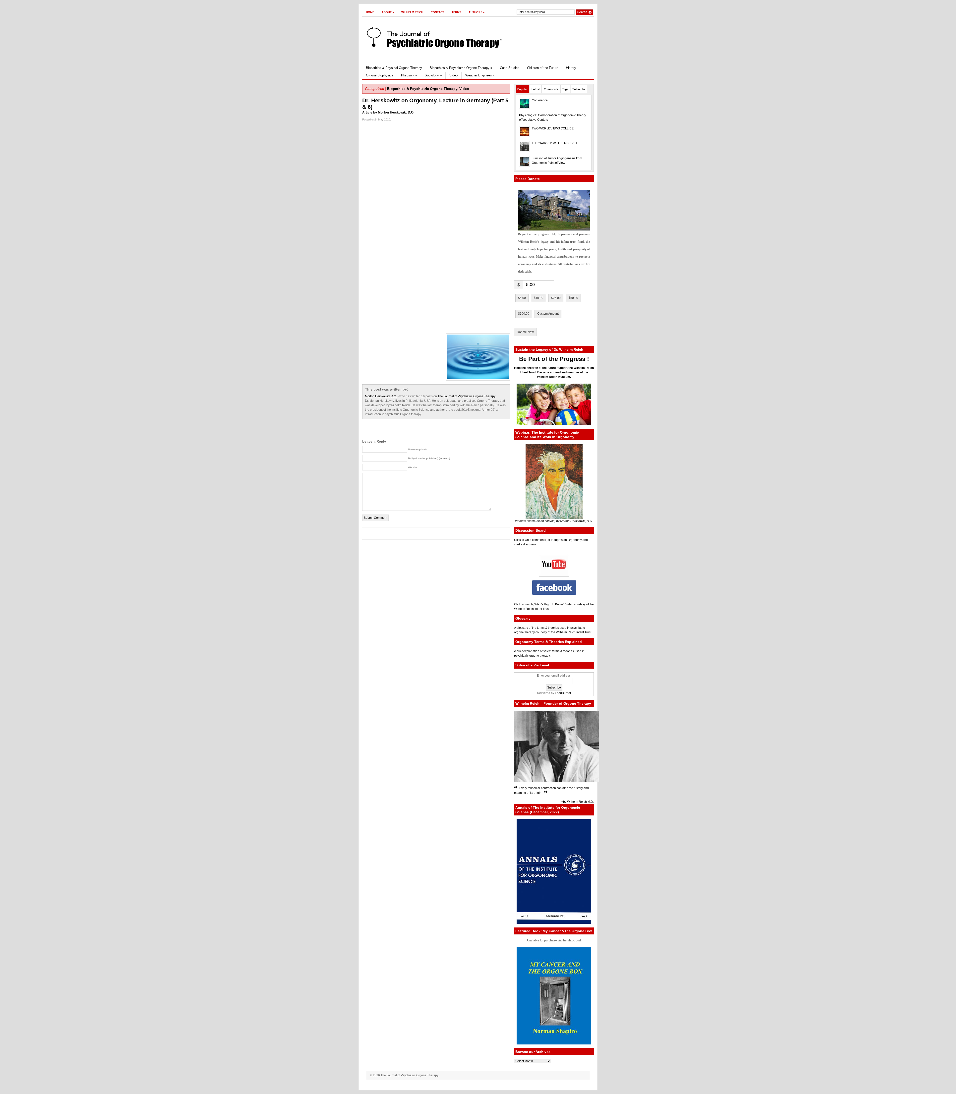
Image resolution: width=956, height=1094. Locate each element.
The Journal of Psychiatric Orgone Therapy (466, 396)
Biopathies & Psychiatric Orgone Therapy (461, 68)
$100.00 (523, 313)
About (388, 12)
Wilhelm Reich (412, 12)
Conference (540, 100)
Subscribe (579, 89)
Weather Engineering (480, 75)
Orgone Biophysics (379, 75)
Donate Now (525, 332)
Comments (551, 89)
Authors (476, 12)
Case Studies (509, 68)
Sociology (433, 75)
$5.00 (522, 298)
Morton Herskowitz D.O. (381, 396)
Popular (522, 89)
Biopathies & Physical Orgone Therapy (394, 68)
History (571, 68)
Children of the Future (542, 68)
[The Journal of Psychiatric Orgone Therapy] (413, 35)
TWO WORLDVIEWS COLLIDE (553, 128)
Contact (437, 12)
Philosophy (409, 75)
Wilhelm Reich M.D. (580, 802)
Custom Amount (548, 313)
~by (564, 802)
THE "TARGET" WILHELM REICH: (555, 143)
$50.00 (573, 298)
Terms (456, 12)
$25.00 (556, 298)
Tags (565, 89)
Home (370, 12)
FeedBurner (563, 693)
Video (453, 75)
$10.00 (538, 298)
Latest (536, 89)
